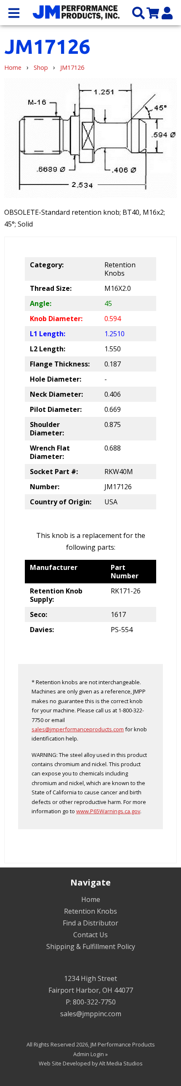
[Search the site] (138, 12)
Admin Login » (90, 1054)
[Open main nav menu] (14, 12)
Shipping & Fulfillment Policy (90, 946)
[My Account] (167, 12)
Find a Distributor (90, 923)
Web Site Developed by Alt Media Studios (91, 1063)
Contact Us (90, 934)
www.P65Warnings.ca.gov (108, 811)
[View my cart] (153, 12)
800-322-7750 (94, 1002)
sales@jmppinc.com (90, 1013)
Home (12, 67)
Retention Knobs (90, 911)
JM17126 (72, 67)
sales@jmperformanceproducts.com (78, 729)
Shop (41, 67)
